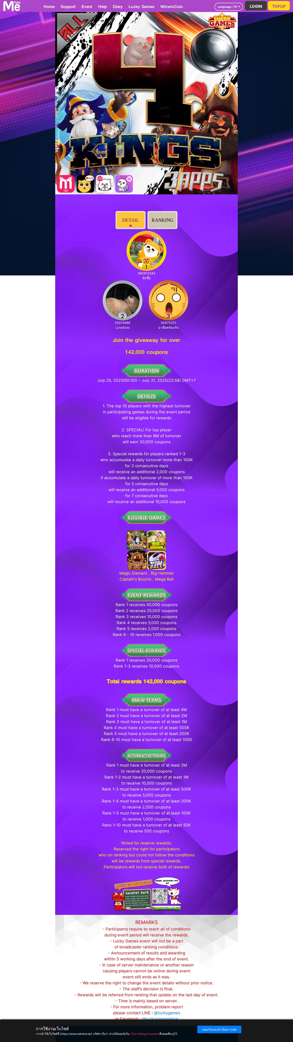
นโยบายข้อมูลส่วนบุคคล (144, 1033)
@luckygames (167, 1012)
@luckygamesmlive (160, 1018)
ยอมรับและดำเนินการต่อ (219, 1029)
